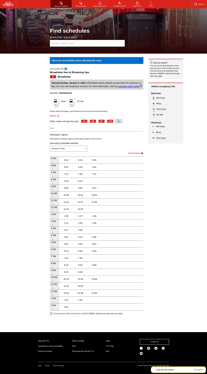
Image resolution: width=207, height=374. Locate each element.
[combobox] (87, 43)
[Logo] (8, 4)
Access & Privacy (58, 365)
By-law (47, 365)
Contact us (154, 342)
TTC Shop (110, 346)
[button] (151, 4)
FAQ (107, 351)
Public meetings (78, 341)
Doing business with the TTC (83, 351)
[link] (96, 60)
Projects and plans (45, 351)
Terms (40, 365)
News (108, 341)
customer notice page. (128, 86)
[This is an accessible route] (66, 69)
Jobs (74, 346)
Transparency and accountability (50, 346)
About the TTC (43, 341)
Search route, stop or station (63, 37)
